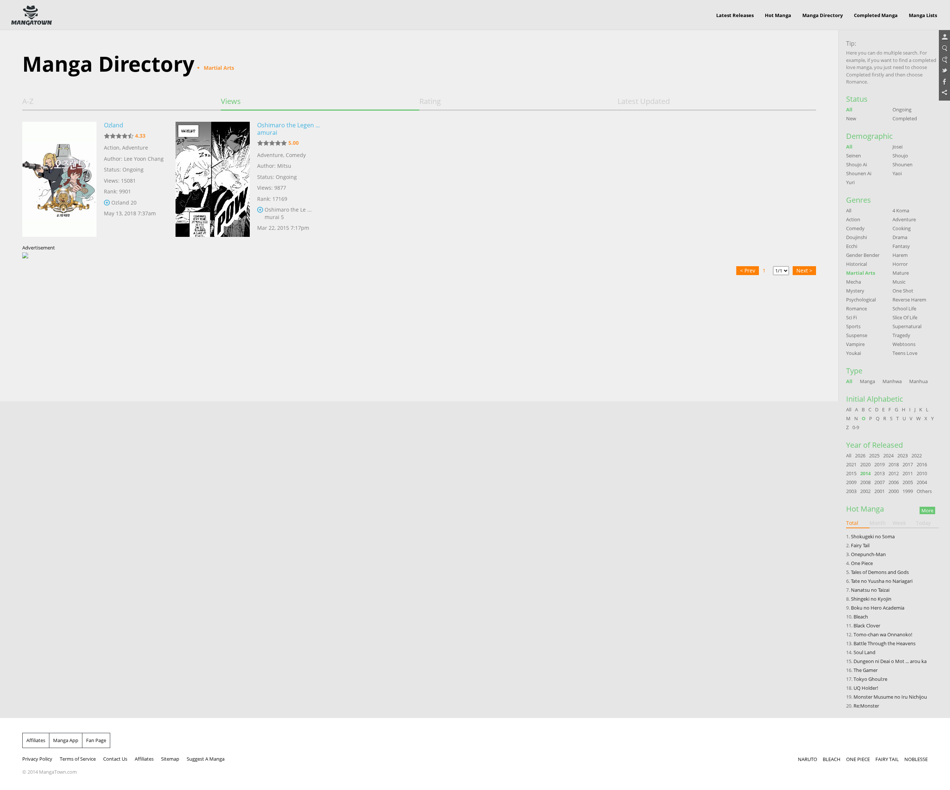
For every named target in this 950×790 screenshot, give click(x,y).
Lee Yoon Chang (144, 158)
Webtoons (903, 344)
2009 (851, 482)
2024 (888, 455)
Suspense (856, 335)
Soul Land (864, 652)
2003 (851, 491)
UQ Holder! (866, 688)
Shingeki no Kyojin (871, 598)
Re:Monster (866, 705)
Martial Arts (860, 273)
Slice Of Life (904, 317)
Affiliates (35, 740)
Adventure (135, 147)
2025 (874, 455)
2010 (922, 473)
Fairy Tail (860, 545)
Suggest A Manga (206, 758)
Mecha (853, 281)
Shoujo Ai (856, 164)
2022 (916, 455)
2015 (851, 473)
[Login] (944, 37)
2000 (893, 491)
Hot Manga (778, 15)
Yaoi (897, 173)
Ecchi (851, 246)
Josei (897, 146)
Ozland (113, 125)
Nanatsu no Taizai (870, 590)
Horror (900, 264)
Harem (900, 255)
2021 (851, 464)
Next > (804, 270)
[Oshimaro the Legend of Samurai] (213, 179)
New (851, 118)
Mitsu (284, 165)
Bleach (861, 616)
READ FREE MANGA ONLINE (31, 16)
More (927, 510)
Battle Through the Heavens (884, 643)
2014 (865, 473)
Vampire (855, 344)
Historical (856, 264)
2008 (865, 482)
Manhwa (892, 381)
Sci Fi (851, 317)
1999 (907, 491)
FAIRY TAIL (887, 759)
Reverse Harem (909, 299)
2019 (879, 464)
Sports (853, 326)
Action (111, 147)
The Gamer (866, 670)
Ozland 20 (124, 202)
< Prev (747, 270)
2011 (907, 473)
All (849, 109)
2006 (893, 482)
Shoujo (900, 155)
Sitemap (170, 758)
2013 (879, 473)
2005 (907, 482)
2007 (879, 482)
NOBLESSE (916, 759)
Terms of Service (78, 758)
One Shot (902, 290)
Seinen (853, 155)
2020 (865, 464)
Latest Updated (644, 101)
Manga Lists (923, 15)
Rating (430, 101)
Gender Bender (862, 255)
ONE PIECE (858, 759)
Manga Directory (822, 15)
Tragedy (901, 335)
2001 (879, 491)
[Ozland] (59, 179)
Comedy (296, 155)
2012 (893, 473)
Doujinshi (856, 237)
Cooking (901, 228)
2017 (907, 464)
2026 (860, 455)
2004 (922, 482)
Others (924, 491)
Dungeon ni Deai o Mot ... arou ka (890, 661)
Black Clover (867, 625)
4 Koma (900, 210)
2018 (893, 464)
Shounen (902, 164)
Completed (904, 118)
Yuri (850, 182)
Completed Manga (876, 15)
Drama (899, 237)
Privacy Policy (37, 758)
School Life (904, 308)
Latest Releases (735, 15)
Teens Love (904, 353)
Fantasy (901, 246)
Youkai (853, 353)
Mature (900, 273)
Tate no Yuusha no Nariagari (882, 581)
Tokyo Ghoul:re (870, 679)
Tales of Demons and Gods (880, 572)
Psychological (861, 299)
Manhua (918, 381)
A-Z (27, 101)
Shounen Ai (858, 173)
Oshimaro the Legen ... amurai (288, 129)
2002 (865, 491)
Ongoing (901, 109)
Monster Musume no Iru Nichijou (890, 696)
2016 (922, 464)
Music (898, 281)
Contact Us (115, 758)
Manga (867, 381)
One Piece (862, 563)
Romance (856, 308)
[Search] (944, 48)
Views (231, 101)
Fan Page (96, 740)
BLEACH (832, 759)
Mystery (855, 290)
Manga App (65, 740)
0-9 (855, 427)
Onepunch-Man (868, 554)
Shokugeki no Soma (873, 536)
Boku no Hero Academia (877, 607)
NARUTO (807, 759)
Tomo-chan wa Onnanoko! (883, 634)
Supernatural (906, 326)
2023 (902, 455)
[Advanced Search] (944, 59)
